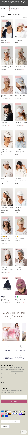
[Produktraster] (24, 17)
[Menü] (1, 8)
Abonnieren (14, 401)
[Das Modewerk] (14, 8)
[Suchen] (4, 8)
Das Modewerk (7, 430)
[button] (25, 331)
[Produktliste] (26, 17)
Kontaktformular (18, 369)
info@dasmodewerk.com (17, 371)
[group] (11, 332)
